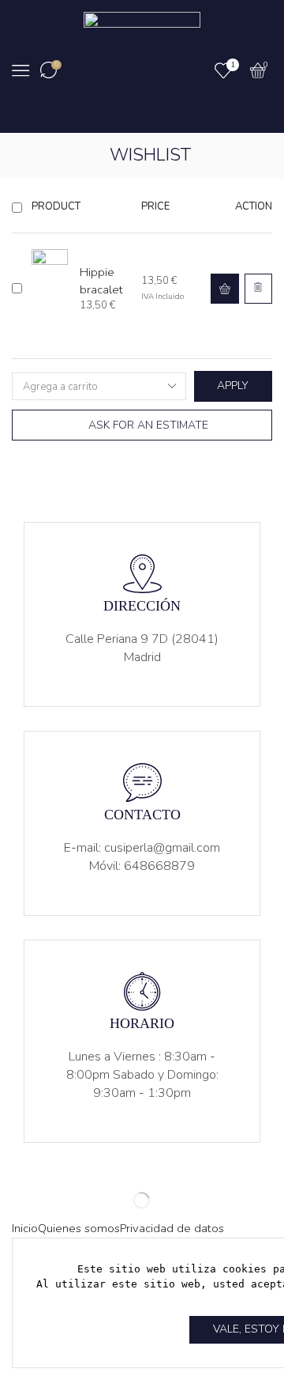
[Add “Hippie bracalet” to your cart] (225, 289)
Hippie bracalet (101, 280)
